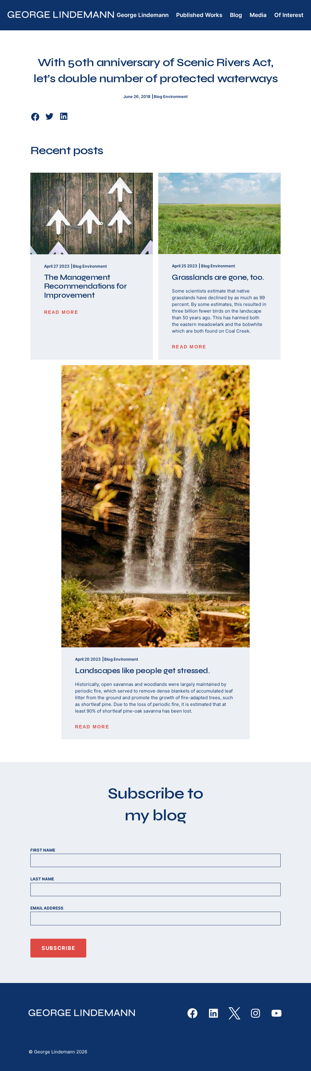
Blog (236, 15)
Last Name (42, 878)
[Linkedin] (64, 119)
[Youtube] (276, 1013)
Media (258, 15)
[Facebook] (35, 117)
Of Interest (288, 15)
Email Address (46, 908)
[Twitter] (49, 119)
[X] (234, 1013)
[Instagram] (255, 1013)
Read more (61, 312)
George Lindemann (143, 15)
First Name (42, 850)
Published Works (199, 15)
